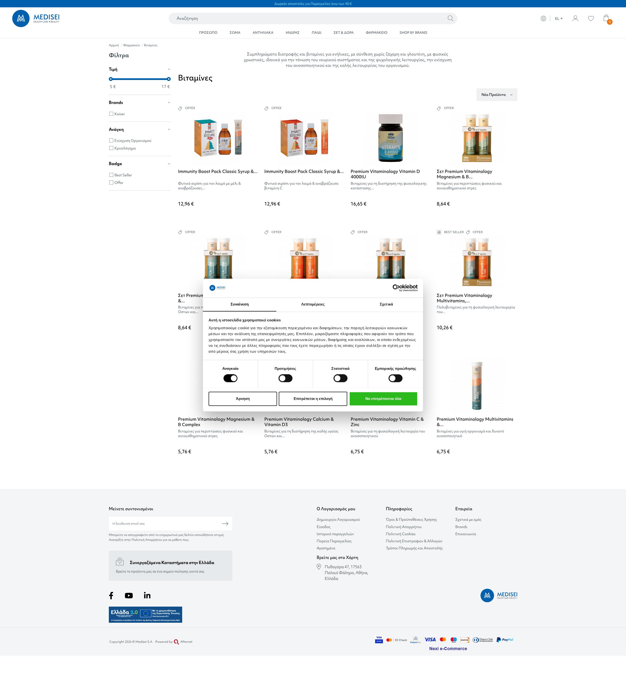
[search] (450, 18)
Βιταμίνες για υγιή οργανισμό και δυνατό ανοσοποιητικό (470, 433)
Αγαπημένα (326, 548)
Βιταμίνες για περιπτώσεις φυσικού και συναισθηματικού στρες (469, 186)
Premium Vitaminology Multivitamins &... (475, 422)
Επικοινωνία (465, 534)
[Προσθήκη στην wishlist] (254, 122)
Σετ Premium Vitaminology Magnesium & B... (464, 174)
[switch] (285, 378)
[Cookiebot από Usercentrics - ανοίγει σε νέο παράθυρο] (396, 288)
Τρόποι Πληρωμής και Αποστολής (414, 548)
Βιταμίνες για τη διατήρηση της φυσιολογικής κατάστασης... (389, 186)
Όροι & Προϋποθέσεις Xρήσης (411, 520)
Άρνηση (243, 398)
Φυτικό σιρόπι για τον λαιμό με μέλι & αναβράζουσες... (209, 186)
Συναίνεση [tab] (240, 304)
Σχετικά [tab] (386, 304)
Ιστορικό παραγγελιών (335, 534)
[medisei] (72, 18)
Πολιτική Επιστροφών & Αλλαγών (414, 541)
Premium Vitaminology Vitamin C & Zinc (387, 422)
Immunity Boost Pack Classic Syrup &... (217, 171)
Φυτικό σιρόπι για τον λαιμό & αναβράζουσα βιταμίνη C (301, 186)
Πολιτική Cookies (400, 534)
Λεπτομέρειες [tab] (313, 304)
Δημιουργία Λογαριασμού (338, 520)
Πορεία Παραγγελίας (334, 541)
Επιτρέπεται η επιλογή (313, 398)
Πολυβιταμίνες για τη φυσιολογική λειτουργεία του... (476, 309)
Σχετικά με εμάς (468, 520)
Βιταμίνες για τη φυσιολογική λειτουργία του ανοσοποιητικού (388, 433)
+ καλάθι (235, 217)
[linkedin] (147, 595)
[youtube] (129, 595)
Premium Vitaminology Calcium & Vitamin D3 (299, 422)
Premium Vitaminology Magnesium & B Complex (216, 422)
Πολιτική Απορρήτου (404, 527)
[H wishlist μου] (591, 18)
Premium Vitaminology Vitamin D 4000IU (385, 174)
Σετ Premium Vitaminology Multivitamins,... (464, 298)
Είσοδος (324, 527)
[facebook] (111, 595)
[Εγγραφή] (225, 524)
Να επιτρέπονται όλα (383, 398)
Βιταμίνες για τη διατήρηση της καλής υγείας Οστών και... (301, 433)
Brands (461, 527)
